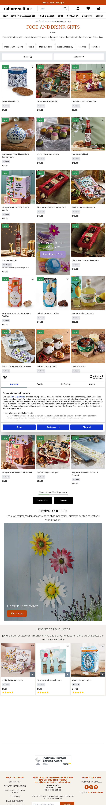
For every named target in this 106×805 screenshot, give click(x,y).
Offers (99, 15)
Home (36, 21)
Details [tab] (40, 384)
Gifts (60, 15)
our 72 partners (17, 397)
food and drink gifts (63, 21)
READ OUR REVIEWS (14, 801)
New (5, 15)
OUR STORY (15, 796)
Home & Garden (47, 15)
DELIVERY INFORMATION (15, 786)
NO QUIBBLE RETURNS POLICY (15, 791)
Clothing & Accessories (23, 15)
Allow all (87, 427)
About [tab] (92, 384)
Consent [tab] (14, 384)
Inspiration (72, 15)
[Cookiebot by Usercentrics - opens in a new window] (91, 377)
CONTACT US (15, 782)
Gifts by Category (50, 21)
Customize (51, 427)
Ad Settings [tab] (66, 384)
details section (91, 421)
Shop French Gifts (52, 254)
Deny (19, 427)
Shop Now (17, 613)
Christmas (87, 15)
